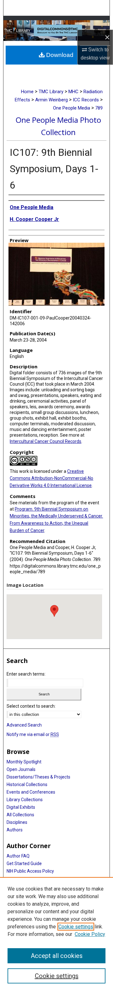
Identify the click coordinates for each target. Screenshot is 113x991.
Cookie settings (75, 927)
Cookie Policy (90, 934)
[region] (56, 934)
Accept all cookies (57, 956)
